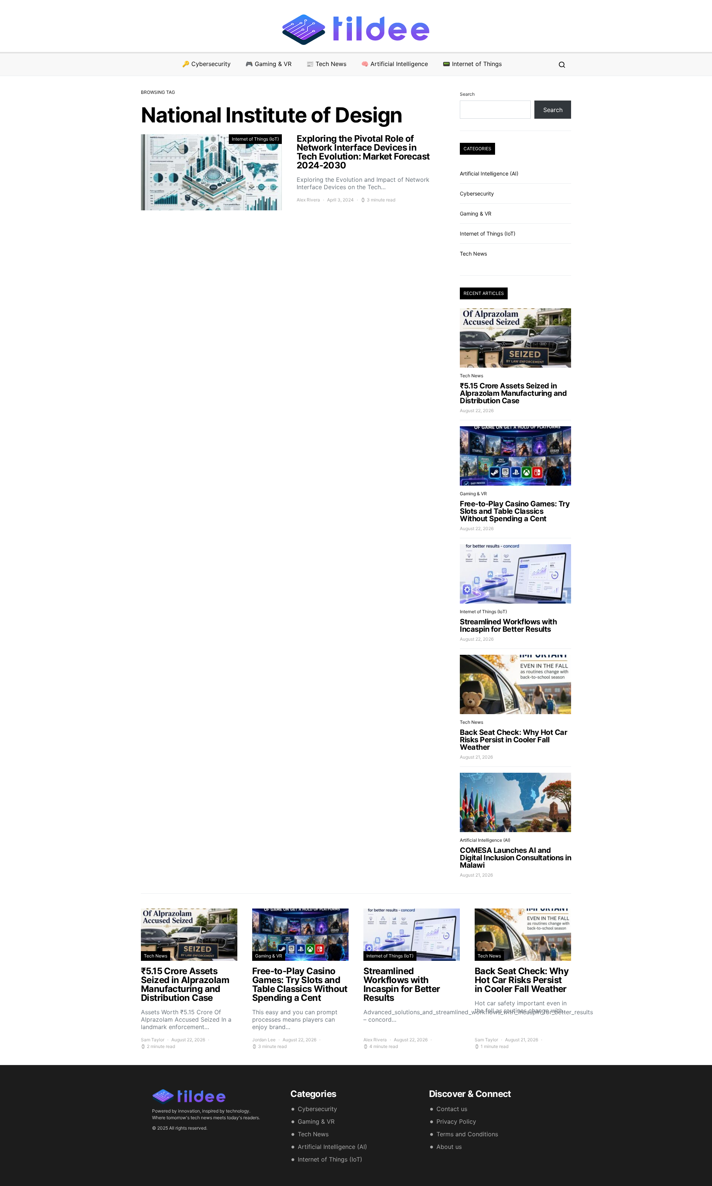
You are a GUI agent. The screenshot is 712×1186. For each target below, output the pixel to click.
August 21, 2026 (476, 757)
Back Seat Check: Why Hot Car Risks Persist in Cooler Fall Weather (513, 740)
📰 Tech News (326, 64)
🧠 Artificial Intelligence (394, 64)
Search (467, 94)
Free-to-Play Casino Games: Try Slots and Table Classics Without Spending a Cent (515, 511)
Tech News (473, 253)
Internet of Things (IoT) (255, 139)
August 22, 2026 (477, 410)
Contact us (451, 1109)
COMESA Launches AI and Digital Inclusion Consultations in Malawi (515, 858)
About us (449, 1146)
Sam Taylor (152, 1039)
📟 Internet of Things (472, 64)
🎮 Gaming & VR (268, 64)
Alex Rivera (308, 200)
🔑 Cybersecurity (206, 64)
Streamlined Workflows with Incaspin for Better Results (508, 625)
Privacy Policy (456, 1121)
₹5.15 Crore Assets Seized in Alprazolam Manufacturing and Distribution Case (513, 393)
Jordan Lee (264, 1039)
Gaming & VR (475, 213)
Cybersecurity (477, 193)
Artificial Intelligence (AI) (489, 173)
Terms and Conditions (467, 1134)
